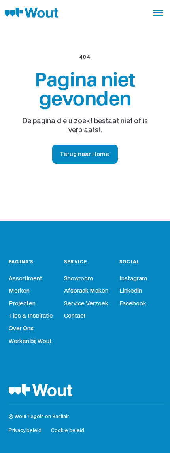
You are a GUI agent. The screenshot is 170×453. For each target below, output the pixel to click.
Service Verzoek (86, 303)
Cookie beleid (67, 430)
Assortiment (25, 278)
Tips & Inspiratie (31, 315)
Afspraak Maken (86, 290)
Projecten (22, 303)
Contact (75, 315)
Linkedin (130, 290)
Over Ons (21, 328)
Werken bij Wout (30, 341)
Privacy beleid (25, 430)
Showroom (78, 278)
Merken (19, 290)
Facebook (132, 303)
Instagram (133, 278)
